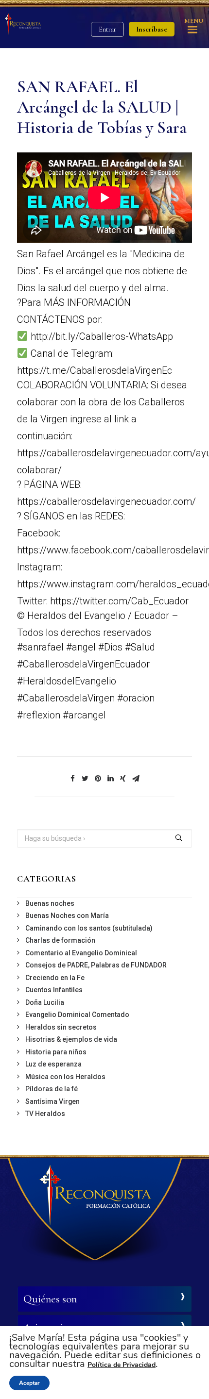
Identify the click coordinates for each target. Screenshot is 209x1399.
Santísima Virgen (52, 1101)
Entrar (107, 29)
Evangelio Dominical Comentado (77, 1014)
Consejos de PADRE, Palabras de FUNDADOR (96, 965)
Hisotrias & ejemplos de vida (71, 1039)
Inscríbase (151, 29)
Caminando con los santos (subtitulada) (89, 928)
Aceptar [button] (29, 1383)
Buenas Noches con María (67, 915)
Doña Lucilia (44, 1002)
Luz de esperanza (53, 1064)
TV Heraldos (45, 1113)
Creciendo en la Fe (55, 978)
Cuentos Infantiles (54, 990)
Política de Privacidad (121, 1364)
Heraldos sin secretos (61, 1027)
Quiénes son (50, 1299)
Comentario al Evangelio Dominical (81, 953)
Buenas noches (49, 903)
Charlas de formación (60, 940)
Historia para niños (56, 1052)
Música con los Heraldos (65, 1077)
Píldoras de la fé (51, 1089)
